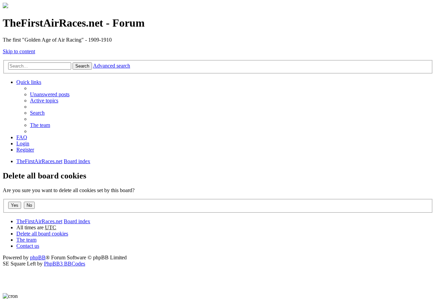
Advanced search (111, 66)
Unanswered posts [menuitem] (49, 94)
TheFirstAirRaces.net (39, 221)
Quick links (28, 82)
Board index (77, 221)
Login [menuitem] (22, 143)
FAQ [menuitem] (21, 137)
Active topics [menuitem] (44, 100)
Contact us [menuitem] (27, 246)
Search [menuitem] (37, 113)
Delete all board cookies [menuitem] (42, 233)
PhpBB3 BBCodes (64, 264)
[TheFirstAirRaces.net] (5, 6)
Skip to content (19, 51)
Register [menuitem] (25, 150)
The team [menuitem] (40, 125)
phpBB (38, 257)
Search (82, 66)
